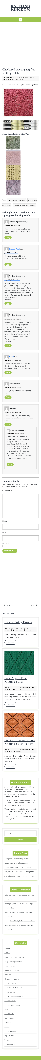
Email (5, 532)
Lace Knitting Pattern (18, 622)
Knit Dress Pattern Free (13, 988)
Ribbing (7, 1027)
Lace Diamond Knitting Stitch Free (17, 863)
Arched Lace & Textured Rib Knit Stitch (19, 876)
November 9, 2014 (13, 628)
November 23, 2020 (12, 77)
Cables (7, 953)
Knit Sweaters (9, 992)
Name (5, 521)
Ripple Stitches (10, 1031)
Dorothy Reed (14, 249)
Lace (6, 1009)
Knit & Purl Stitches (11, 983)
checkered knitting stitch (16, 200)
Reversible (8, 1022)
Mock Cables (9, 1018)
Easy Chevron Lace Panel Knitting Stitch (19, 872)
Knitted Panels (10, 1001)
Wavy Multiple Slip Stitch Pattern (22, 921)
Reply (8, 238)
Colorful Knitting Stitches (14, 957)
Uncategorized (10, 1044)
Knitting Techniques (12, 1005)
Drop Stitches (9, 966)
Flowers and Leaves (11, 979)
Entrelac (7, 975)
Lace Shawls (9, 1014)
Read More (11, 642)
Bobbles (7, 948)
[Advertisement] (20, 43)
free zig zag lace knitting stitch (24, 205)
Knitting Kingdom (20, 7)
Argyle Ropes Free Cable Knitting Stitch (19, 867)
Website (5, 543)
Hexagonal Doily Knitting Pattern (16, 859)
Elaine (11, 356)
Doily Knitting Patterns (13, 962)
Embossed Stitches (11, 970)
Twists (6, 1040)
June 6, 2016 (12, 687)
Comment (7, 491)
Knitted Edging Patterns (13, 996)
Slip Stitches (9, 1036)
